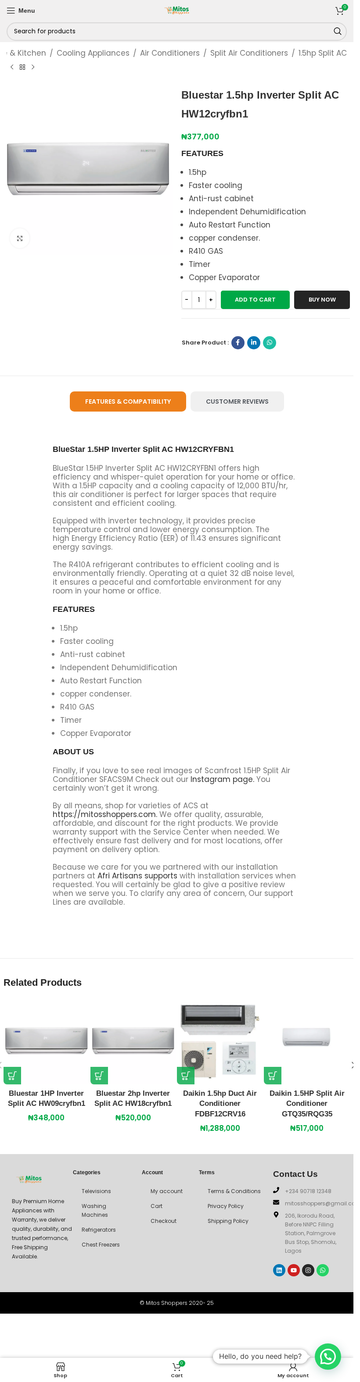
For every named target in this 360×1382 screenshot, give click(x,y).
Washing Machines (95, 1210)
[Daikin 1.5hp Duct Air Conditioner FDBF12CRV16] (220, 1041)
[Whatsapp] (323, 1270)
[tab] (128, 401)
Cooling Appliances (93, 53)
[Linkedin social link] (253, 342)
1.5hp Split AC (323, 53)
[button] (12, 1075)
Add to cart (255, 299)
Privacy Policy (226, 1206)
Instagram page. (222, 779)
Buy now (322, 299)
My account (167, 1191)
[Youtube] (294, 1270)
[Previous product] (12, 67)
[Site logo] (176, 9)
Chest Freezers (101, 1244)
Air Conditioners (170, 53)
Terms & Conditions (234, 1191)
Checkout (163, 1221)
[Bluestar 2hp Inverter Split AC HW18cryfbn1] (133, 1041)
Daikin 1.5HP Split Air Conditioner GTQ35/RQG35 (307, 1104)
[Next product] (33, 67)
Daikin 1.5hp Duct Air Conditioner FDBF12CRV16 (220, 1104)
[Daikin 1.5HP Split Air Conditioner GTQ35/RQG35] (307, 1041)
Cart (156, 1206)
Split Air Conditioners (249, 53)
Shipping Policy (228, 1221)
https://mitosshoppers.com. (106, 814)
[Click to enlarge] (20, 238)
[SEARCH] (337, 31)
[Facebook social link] (238, 342)
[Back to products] (22, 67)
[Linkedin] (279, 1270)
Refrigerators (99, 1229)
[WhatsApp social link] (269, 342)
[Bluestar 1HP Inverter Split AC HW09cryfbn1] (47, 1041)
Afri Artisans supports (137, 875)
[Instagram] (308, 1270)
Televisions (96, 1191)
